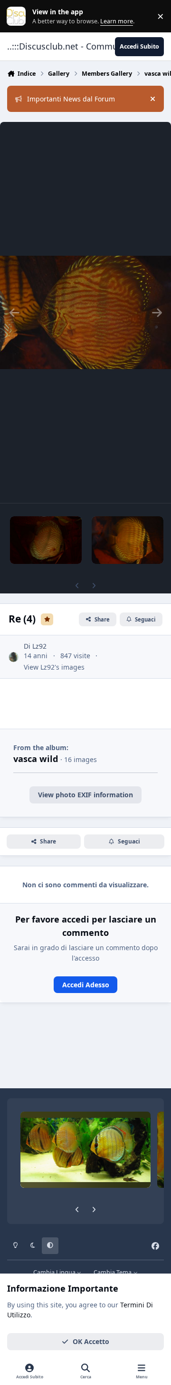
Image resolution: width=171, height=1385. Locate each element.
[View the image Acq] (127, 540)
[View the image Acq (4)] (46, 540)
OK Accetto (91, 1341)
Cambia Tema (113, 1272)
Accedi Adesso (85, 984)
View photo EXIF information (85, 794)
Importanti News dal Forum (71, 98)
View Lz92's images (54, 667)
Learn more (18, 16)
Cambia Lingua (55, 1272)
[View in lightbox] (85, 312)
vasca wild (35, 758)
